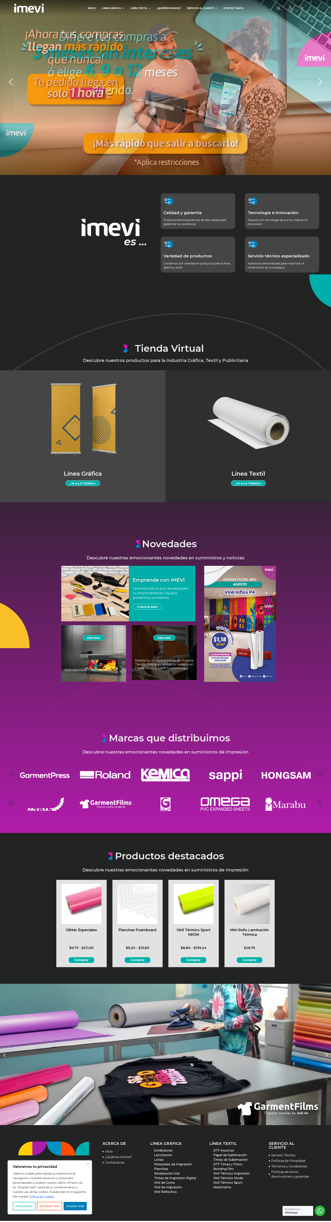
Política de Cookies (41, 1196)
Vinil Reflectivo (165, 1192)
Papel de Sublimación (230, 1155)
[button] (4, 1055)
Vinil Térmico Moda (228, 1178)
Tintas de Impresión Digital (175, 1178)
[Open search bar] (279, 8)
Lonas (159, 1159)
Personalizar (24, 1206)
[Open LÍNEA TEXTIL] (149, 8)
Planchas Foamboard (137, 930)
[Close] (88, 1163)
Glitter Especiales (81, 930)
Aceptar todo (75, 1206)
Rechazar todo (49, 1206)
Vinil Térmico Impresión (231, 1173)
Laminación (163, 1155)
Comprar (81, 960)
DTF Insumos (223, 1150)
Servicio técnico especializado (279, 256)
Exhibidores (163, 1150)
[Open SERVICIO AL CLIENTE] (216, 8)
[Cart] (302, 8)
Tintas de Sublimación (230, 1159)
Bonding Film (223, 1169)
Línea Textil (248, 473)
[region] (50, 1187)
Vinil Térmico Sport (228, 1182)
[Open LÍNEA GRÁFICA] (123, 8)
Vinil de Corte (164, 1182)
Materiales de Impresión (173, 1164)
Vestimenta (222, 1187)
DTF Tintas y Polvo (228, 1164)
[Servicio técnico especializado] (252, 244)
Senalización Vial (167, 1173)
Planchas (161, 1169)
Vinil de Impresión (168, 1187)
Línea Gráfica (83, 473)
